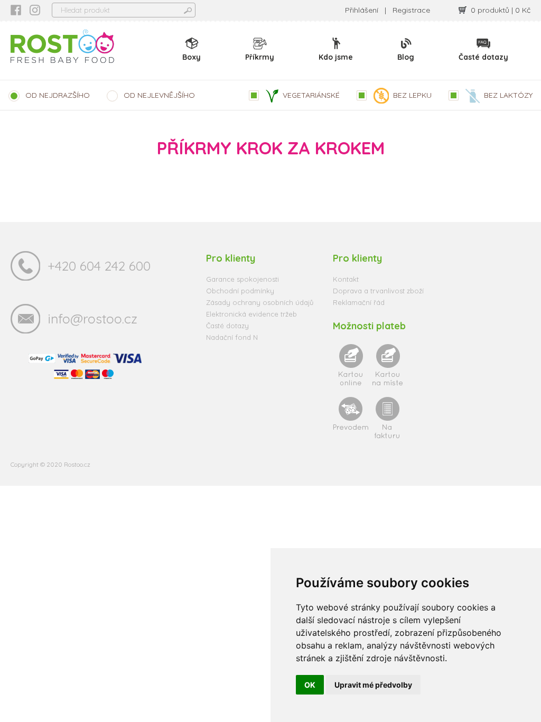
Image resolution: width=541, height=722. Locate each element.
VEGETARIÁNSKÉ (311, 95)
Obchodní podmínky (240, 290)
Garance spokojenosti (242, 279)
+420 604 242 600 (99, 265)
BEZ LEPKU (412, 95)
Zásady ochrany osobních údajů (259, 302)
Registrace (411, 10)
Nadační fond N (232, 337)
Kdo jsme (336, 57)
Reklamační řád (359, 302)
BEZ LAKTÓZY (508, 95)
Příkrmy (259, 57)
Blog (405, 57)
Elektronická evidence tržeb (251, 314)
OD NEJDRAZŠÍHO (57, 95)
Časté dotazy (483, 57)
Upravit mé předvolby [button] (373, 684)
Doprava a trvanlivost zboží (378, 290)
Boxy (191, 57)
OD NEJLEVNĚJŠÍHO (159, 95)
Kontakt (346, 279)
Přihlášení (361, 10)
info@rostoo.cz (92, 318)
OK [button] (309, 684)
